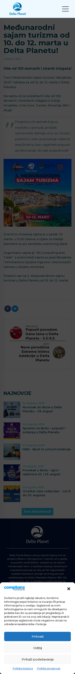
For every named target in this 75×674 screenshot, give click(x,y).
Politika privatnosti (48, 668)
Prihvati (38, 636)
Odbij (37, 648)
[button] (69, 589)
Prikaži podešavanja (38, 659)
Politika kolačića (23, 668)
